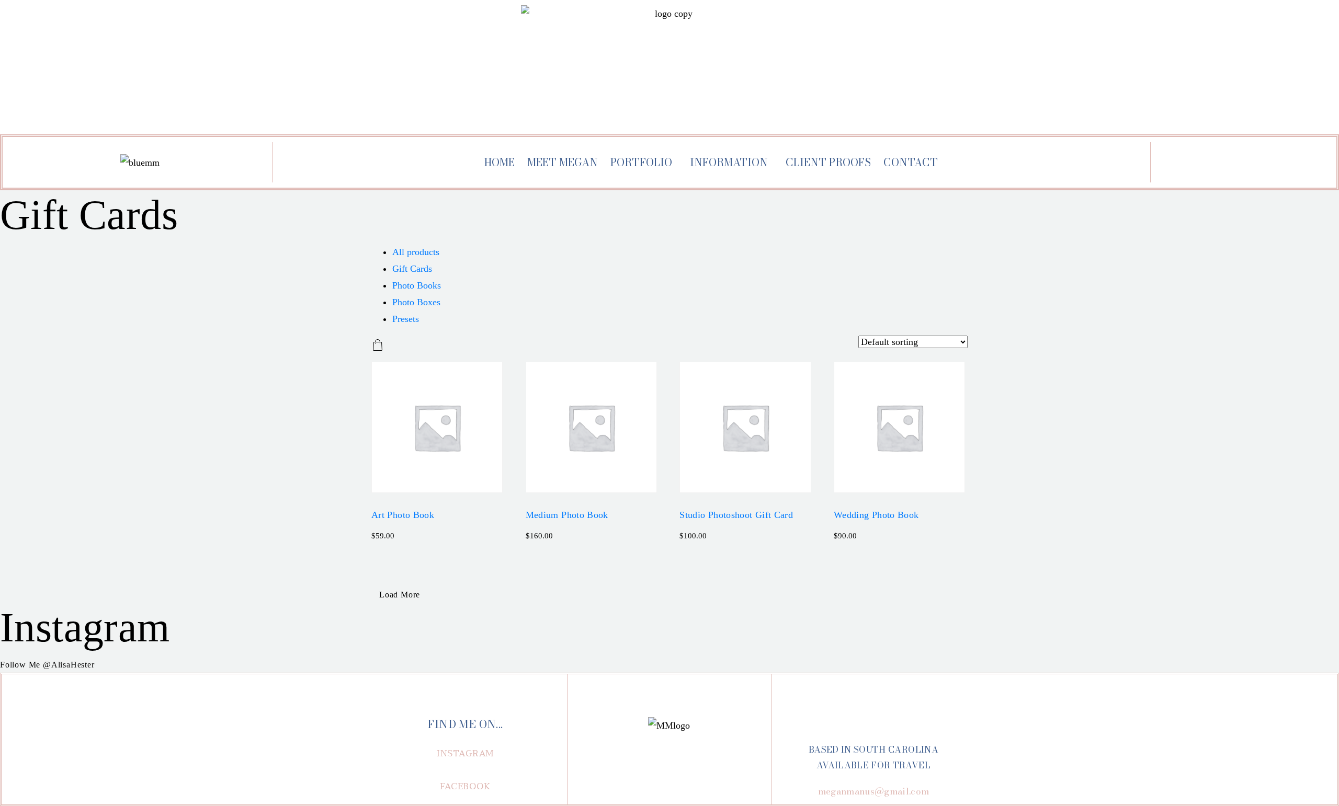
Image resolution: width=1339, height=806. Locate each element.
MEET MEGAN (562, 162)
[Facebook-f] (1251, 163)
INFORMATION (729, 162)
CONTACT (910, 162)
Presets (405, 319)
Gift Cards (412, 268)
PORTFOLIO (641, 162)
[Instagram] (1221, 163)
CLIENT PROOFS (828, 162)
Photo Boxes (416, 302)
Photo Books (416, 285)
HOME (499, 162)
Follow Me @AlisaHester (47, 664)
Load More (399, 594)
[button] (465, 753)
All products (415, 252)
